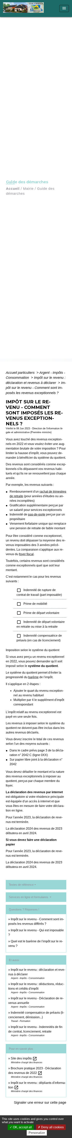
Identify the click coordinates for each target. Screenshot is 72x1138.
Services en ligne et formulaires (29, 897)
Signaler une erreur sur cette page (40, 1102)
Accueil (13, 189)
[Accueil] (24, 8)
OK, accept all (22, 1127)
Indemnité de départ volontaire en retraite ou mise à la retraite (41, 624)
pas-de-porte (36, 514)
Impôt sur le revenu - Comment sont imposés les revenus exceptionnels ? (36, 388)
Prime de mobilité (32, 604)
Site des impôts (24, 1058)
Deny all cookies (52, 1127)
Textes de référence (21, 884)
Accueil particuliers (21, 373)
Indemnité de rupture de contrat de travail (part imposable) (39, 592)
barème (33, 677)
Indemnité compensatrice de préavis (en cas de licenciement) (39, 638)
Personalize (37, 1132)
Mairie (28, 189)
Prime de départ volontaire (38, 613)
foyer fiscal (26, 554)
